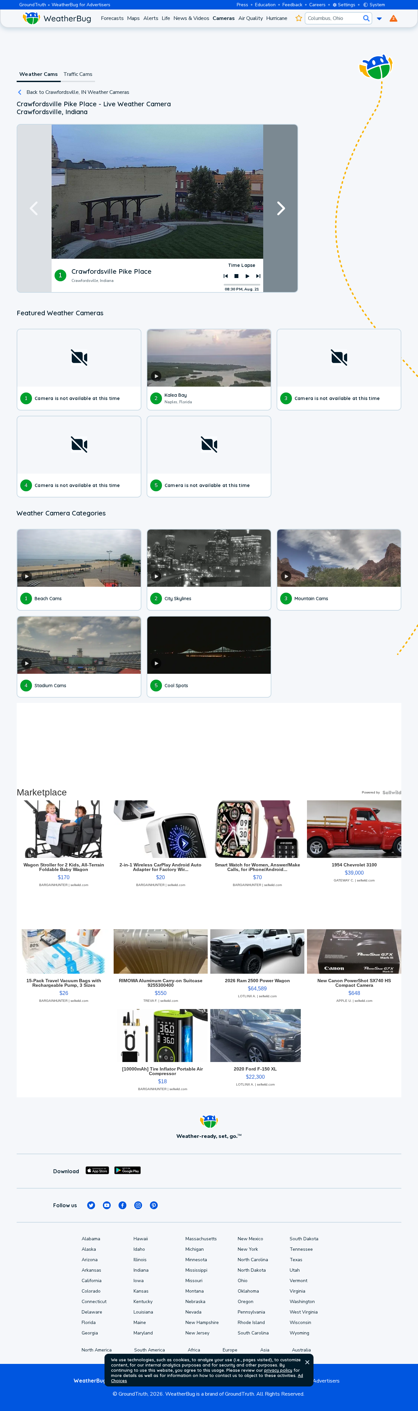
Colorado (91, 1291)
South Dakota (304, 1239)
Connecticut (94, 1301)
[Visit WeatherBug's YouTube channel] (107, 1205)
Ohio (243, 1281)
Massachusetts (201, 1239)
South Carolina (253, 1333)
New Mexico (250, 1239)
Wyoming (299, 1333)
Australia (301, 1350)
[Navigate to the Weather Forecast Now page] (56, 18)
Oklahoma (248, 1291)
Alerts (150, 18)
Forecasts (112, 18)
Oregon (245, 1301)
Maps (133, 18)
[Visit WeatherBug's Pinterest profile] (154, 1205)
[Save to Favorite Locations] (299, 18)
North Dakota (252, 1270)
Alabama (91, 1239)
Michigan (194, 1249)
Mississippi (196, 1270)
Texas (296, 1260)
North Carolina (253, 1260)
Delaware (92, 1312)
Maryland (143, 1333)
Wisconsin (300, 1322)
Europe (230, 1350)
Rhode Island (251, 1322)
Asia (264, 1350)
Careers (317, 5)
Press (242, 5)
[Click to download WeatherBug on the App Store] (97, 1171)
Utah (295, 1270)
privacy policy (278, 1370)
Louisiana (143, 1312)
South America (149, 1350)
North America (97, 1350)
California (92, 1281)
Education (265, 5)
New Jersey (197, 1333)
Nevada (193, 1312)
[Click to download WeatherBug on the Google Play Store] (127, 1171)
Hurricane (276, 18)
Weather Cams (38, 74)
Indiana (141, 1270)
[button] (307, 1362)
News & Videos (191, 18)
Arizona (90, 1260)
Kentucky (143, 1301)
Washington (302, 1301)
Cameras (224, 18)
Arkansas (91, 1270)
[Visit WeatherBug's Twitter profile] (91, 1205)
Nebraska (195, 1301)
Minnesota (196, 1260)
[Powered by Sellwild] (391, 792)
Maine (140, 1322)
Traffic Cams (77, 74)
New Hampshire (202, 1322)
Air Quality (250, 18)
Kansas (141, 1291)
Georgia (90, 1333)
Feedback (292, 5)
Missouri (193, 1281)
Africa (194, 1350)
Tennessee (301, 1249)
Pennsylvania (251, 1312)
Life (166, 18)
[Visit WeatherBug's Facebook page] (122, 1205)
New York (248, 1249)
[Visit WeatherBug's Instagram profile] (138, 1205)
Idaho (139, 1249)
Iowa (139, 1281)
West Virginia (304, 1312)
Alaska (89, 1249)
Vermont (298, 1281)
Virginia (297, 1291)
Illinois (140, 1260)
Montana (194, 1291)
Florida (89, 1322)
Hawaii (141, 1239)
